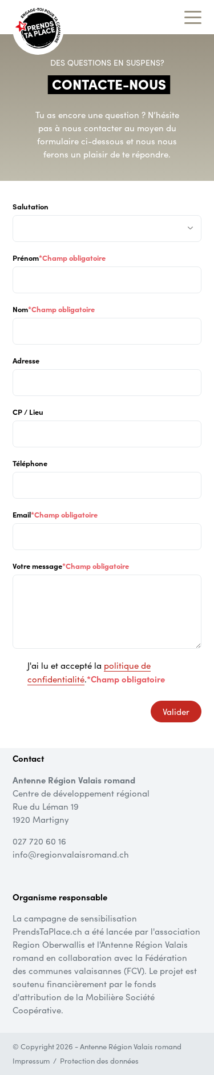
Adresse (26, 360)
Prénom (59, 257)
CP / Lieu (28, 411)
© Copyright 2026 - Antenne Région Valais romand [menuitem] (97, 1046)
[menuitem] (36, 1061)
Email (55, 514)
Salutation (31, 206)
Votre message (71, 565)
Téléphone (30, 463)
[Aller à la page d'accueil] (37, 28)
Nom (54, 309)
